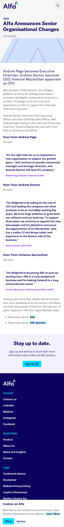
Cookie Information (15, 492)
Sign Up (29, 364)
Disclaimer (9, 480)
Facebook (9, 424)
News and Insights (14, 452)
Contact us (9, 399)
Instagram (9, 418)
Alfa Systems (38, 322)
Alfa (32, 317)
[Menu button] (58, 5)
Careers (7, 458)
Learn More (53, 514)
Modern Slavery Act (15, 498)
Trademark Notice (14, 473)
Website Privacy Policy (16, 486)
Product (8, 439)
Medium (8, 411)
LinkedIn (8, 405)
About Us (8, 445)
